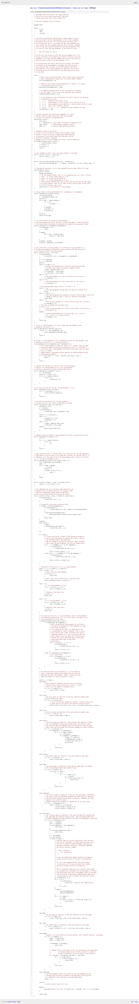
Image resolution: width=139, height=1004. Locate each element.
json (136, 1001)
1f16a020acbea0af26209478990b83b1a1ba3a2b (54, 8)
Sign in (135, 2)
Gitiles (9, 1001)
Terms (18, 1001)
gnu (31, 8)
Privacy (14, 1001)
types (86, 8)
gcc (35, 8)
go (79, 8)
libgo (75, 8)
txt (132, 1001)
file (63, 11)
